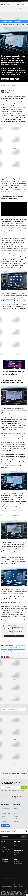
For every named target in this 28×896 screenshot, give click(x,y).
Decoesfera (3, 872)
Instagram (15, 797)
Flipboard (16, 79)
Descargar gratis (9, 635)
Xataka (2, 843)
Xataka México (4, 880)
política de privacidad (19, 790)
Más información (21, 894)
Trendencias (4, 870)
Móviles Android (5, 808)
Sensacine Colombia (18, 884)
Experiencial (21, 653)
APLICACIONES (16, 4)
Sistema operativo (5, 813)
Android (18, 24)
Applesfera (3, 847)
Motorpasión (17, 861)
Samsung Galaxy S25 (15, 776)
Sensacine (16, 852)
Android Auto (12, 24)
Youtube (12, 797)
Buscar (26, 831)
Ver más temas (5, 825)
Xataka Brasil (4, 882)
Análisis (16, 808)
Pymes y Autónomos (18, 872)
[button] (9, 90)
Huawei (3, 816)
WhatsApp (5, 24)
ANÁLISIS (3, 4)
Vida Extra (16, 845)
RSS (18, 797)
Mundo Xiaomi (4, 851)
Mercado (16, 813)
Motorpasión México (18, 886)
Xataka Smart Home (5, 849)
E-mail (18, 79)
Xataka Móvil (4, 845)
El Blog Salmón (17, 870)
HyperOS (23, 24)
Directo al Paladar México (6, 886)
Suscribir (23, 787)
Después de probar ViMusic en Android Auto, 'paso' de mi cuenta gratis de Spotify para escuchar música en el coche (13, 373)
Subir (23, 836)
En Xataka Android (6, 370)
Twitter (13, 79)
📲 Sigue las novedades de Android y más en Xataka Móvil (13, 21)
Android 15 (16, 821)
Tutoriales (16, 811)
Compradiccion (4, 874)
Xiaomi (2, 818)
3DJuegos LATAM (17, 880)
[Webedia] (25, 1)
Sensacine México (18, 882)
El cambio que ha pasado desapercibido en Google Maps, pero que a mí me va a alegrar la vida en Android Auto (14, 773)
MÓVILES (9, 4)
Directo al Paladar (5, 861)
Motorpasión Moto (18, 863)
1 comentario (6, 79)
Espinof (16, 854)
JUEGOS (23, 4)
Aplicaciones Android (11, 653)
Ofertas (16, 818)
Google (16, 816)
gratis (2, 189)
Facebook (11, 79)
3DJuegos (16, 843)
